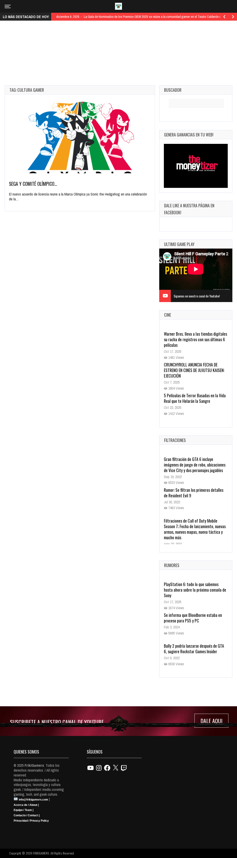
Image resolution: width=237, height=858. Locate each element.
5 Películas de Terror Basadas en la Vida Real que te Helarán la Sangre (195, 398)
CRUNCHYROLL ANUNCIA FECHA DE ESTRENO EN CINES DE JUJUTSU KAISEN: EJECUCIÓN (194, 370)
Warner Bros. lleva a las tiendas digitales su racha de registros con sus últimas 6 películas (195, 339)
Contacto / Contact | (27, 815)
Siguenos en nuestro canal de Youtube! (197, 295)
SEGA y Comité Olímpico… (33, 183)
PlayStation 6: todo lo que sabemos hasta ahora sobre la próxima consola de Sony (195, 589)
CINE (167, 315)
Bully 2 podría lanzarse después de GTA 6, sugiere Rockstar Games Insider (194, 648)
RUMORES (171, 565)
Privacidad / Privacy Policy (31, 820)
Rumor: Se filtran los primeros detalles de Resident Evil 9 (193, 492)
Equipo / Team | (23, 810)
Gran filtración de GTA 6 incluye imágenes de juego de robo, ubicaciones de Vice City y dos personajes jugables (194, 464)
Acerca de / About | (26, 805)
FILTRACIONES (175, 440)
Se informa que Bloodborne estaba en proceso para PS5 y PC (193, 618)
